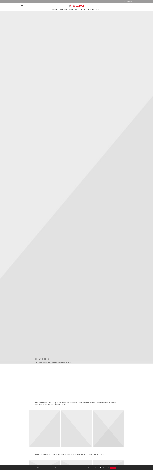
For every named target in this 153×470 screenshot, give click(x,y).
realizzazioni (90, 9)
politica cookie (106, 467)
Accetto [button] (113, 467)
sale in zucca (63, 9)
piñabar (71, 9)
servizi (76, 9)
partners (82, 9)
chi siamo (55, 9)
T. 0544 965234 (128, 1)
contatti (98, 9)
